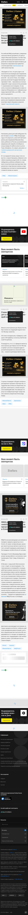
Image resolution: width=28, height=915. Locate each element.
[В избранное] (26, 32)
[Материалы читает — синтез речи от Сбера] (21, 32)
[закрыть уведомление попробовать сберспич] (21, 37)
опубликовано (17, 66)
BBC (2, 801)
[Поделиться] (23, 32)
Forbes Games (9, 5)
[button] (26, 2)
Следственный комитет (12, 104)
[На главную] (4, 2)
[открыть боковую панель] (22, 2)
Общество (4, 269)
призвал (11, 136)
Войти (18, 2)
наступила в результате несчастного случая (14, 150)
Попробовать (12, 44)
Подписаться (6, 239)
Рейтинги (20, 5)
